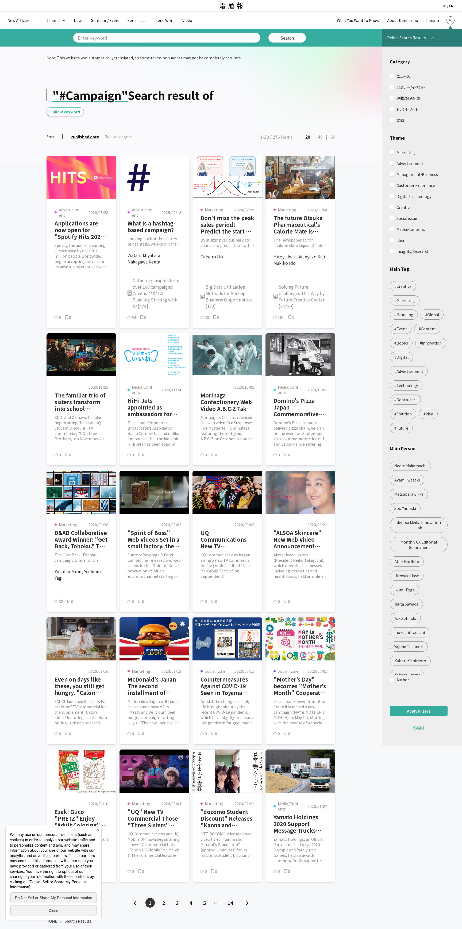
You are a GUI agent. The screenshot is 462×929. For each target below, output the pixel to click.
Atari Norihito (406, 561)
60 (332, 136)
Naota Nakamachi (410, 465)
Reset (418, 727)
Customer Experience (415, 185)
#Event (400, 328)
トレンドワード (407, 109)
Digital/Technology (413, 196)
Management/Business (417, 174)
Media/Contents (410, 229)
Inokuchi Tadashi (409, 632)
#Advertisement (408, 371)
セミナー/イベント (410, 87)
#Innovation (431, 343)
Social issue (406, 218)
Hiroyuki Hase (406, 575)
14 (230, 902)
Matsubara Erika (409, 494)
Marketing (405, 152)
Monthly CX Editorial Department (419, 544)
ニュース (403, 76)
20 (307, 136)
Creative (403, 207)
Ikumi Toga (404, 589)
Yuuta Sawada (406, 604)
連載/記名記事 (408, 98)
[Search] (450, 20)
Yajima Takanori (408, 646)
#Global (432, 314)
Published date (85, 136)
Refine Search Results (406, 37)
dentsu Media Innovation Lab (419, 525)
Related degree (118, 136)
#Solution (403, 413)
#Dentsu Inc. (405, 399)
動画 (400, 120)
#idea (428, 413)
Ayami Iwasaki (407, 480)
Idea (400, 240)
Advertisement (409, 163)
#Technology (406, 385)
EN (451, 5)
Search (287, 38)
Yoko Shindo (405, 618)
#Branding (403, 314)
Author (402, 679)
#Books (401, 343)
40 (320, 136)
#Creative (402, 286)
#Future (401, 428)
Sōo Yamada (405, 508)
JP (444, 5)
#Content (427, 328)
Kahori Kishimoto (410, 660)
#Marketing (404, 300)
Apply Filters (418, 711)
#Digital (401, 357)
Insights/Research (412, 251)
